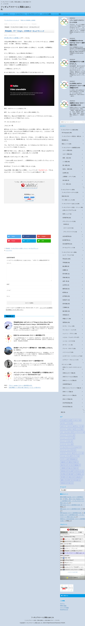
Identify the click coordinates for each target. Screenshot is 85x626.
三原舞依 (65, 307)
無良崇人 (80, 474)
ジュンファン (9, 250)
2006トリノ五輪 (67, 391)
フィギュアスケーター (67, 252)
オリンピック (65, 364)
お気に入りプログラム (68, 210)
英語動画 (64, 140)
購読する (65, 595)
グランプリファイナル (69, 231)
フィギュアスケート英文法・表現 (70, 136)
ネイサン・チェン (67, 326)
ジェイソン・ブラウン (68, 333)
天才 (70, 465)
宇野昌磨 (65, 262)
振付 (76, 468)
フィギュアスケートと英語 (68, 129)
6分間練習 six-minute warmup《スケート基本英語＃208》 (77, 43)
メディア (76, 456)
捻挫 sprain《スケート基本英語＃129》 (70, 505)
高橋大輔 (65, 277)
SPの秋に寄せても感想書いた (12, 38)
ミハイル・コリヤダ (68, 341)
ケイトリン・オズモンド (67, 429)
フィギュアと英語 (46, 14)
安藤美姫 (77, 465)
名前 (8, 284)
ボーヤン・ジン (67, 344)
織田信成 (65, 288)
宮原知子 (65, 300)
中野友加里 (73, 459)
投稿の (63, 605)
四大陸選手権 (66, 244)
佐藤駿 (64, 270)
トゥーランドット (79, 432)
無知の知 (64, 196)
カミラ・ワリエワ (67, 255)
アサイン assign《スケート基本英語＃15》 (21, 385)
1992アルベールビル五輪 (69, 376)
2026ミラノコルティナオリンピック (72, 367)
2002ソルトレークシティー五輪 (71, 388)
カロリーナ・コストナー (67, 426)
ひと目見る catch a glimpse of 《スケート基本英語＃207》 (77, 86)
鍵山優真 (65, 266)
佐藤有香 (64, 462)
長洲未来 (64, 483)
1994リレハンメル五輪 (69, 380)
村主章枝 (64, 474)
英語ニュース (65, 143)
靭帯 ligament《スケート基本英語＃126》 (71, 513)
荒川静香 (64, 477)
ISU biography (65, 132)
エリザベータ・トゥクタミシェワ (71, 356)
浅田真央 (65, 322)
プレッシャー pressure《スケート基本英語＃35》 (29, 361)
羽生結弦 (8, 248)
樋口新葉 (65, 311)
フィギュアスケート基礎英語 (69, 147)
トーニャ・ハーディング (67, 438)
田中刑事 (65, 273)
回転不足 (64, 465)
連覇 (63, 480)
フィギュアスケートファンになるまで (71, 447)
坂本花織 (65, 303)
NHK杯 (65, 224)
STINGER (63, 622)
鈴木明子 (69, 480)
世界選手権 (65, 217)
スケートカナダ (67, 228)
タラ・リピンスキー (66, 432)
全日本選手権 (66, 236)
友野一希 (65, 281)
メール (9, 290)
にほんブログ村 (29, 200)
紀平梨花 (65, 296)
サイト (8, 296)
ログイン (62, 603)
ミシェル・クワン (66, 456)
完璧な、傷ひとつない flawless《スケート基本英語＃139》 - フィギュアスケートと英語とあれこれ (72, 501)
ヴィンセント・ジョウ (68, 329)
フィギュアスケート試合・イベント (19, 248)
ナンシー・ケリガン (66, 441)
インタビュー (76, 420)
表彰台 (71, 477)
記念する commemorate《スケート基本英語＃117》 (30, 335)
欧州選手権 (65, 240)
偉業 (70, 462)
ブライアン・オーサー (67, 453)
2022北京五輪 (66, 406)
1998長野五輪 (66, 384)
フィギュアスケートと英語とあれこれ (42, 617)
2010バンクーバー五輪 (69, 395)
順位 (71, 483)
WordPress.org (64, 609)
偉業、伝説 (65, 158)
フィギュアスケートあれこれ (69, 203)
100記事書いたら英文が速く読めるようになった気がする (25, 387)
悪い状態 (65, 165)
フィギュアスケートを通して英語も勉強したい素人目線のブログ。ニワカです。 (42, 620)
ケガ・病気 (65, 184)
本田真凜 (65, 315)
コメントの (64, 607)
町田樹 (64, 292)
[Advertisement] (29, 219)
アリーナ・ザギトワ (68, 348)
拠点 (70, 468)
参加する (83, 574)
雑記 (60, 14)
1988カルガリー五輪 (68, 373)
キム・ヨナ (79, 426)
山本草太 (65, 285)
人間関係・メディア (68, 176)
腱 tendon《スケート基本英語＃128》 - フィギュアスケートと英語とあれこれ (72, 514)
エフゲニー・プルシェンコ (70, 359)
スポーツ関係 (66, 154)
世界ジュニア (66, 214)
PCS (69, 420)
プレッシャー (79, 453)
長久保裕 (77, 480)
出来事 (64, 172)
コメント (9, 263)
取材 (76, 462)
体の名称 (65, 180)
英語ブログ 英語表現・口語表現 (28, 20)
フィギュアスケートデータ (33, 14)
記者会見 (79, 477)
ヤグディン (64, 459)
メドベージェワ (67, 352)
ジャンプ (79, 429)
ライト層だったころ (67, 200)
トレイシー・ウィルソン (67, 435)
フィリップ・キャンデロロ (68, 450)
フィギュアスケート (20, 14)
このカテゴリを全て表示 (73, 572)
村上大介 (80, 471)
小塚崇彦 (64, 468)
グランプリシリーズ (68, 221)
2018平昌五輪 (66, 403)
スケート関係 (66, 150)
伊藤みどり (65, 318)
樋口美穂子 (72, 474)
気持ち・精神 (66, 169)
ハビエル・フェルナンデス (70, 337)
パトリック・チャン (67, 444)
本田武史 (64, 471)
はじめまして (6, 14)
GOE (63, 420)
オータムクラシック (33, 248)
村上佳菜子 (72, 471)
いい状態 (65, 161)
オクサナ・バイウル (66, 423)
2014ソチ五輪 (66, 399)
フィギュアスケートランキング (12, 20)
